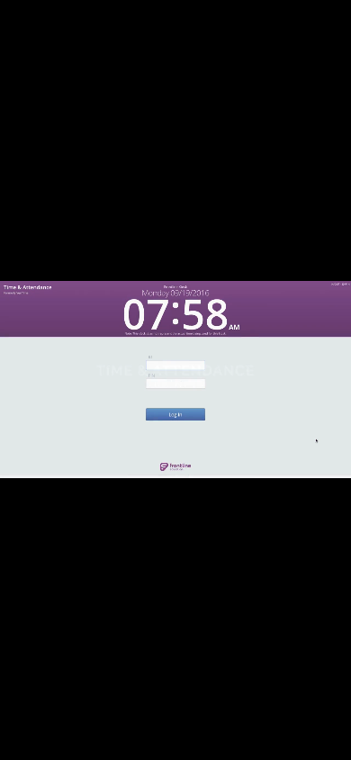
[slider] (174, 744)
